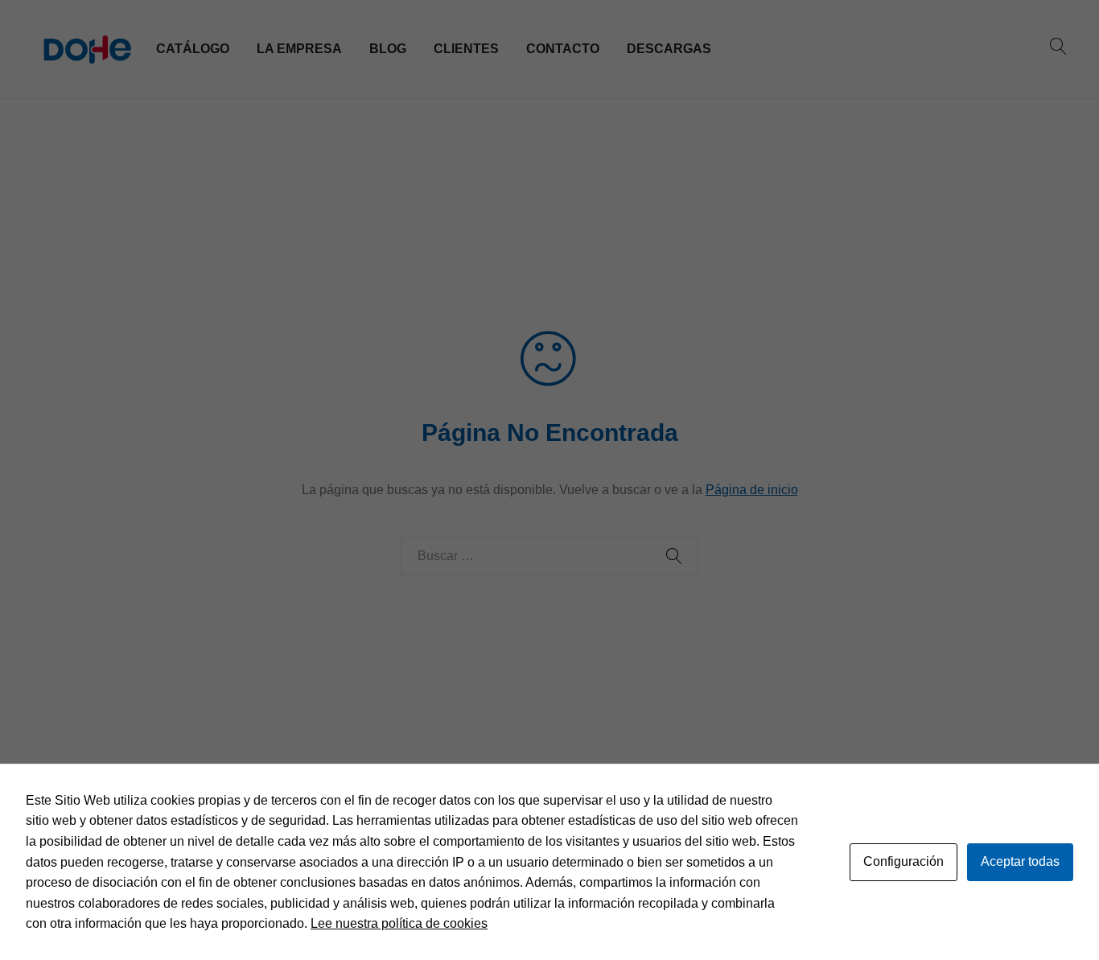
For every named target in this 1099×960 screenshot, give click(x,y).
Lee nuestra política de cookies (399, 923)
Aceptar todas (1020, 861)
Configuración (903, 861)
